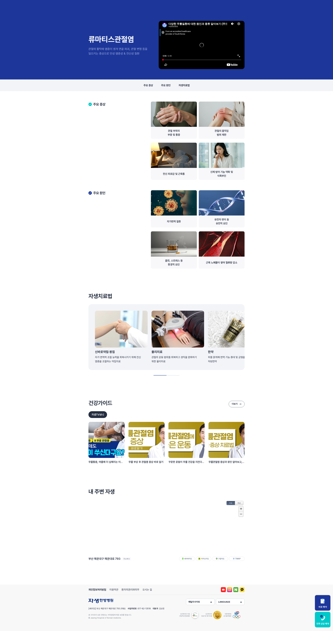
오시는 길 (147, 589)
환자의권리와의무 (130, 589)
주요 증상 (148, 85)
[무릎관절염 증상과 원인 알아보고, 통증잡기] (227, 440)
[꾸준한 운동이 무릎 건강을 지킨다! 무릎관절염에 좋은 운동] (186, 440)
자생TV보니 (98, 414)
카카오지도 (205, 559)
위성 (239, 503)
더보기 (235, 404)
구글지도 (221, 559)
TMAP (238, 559)
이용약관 (113, 589)
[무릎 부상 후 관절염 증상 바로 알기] (147, 440)
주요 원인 (166, 85)
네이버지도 (188, 559)
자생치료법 (184, 85)
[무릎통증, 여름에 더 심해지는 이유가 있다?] (106, 440)
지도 (230, 503)
